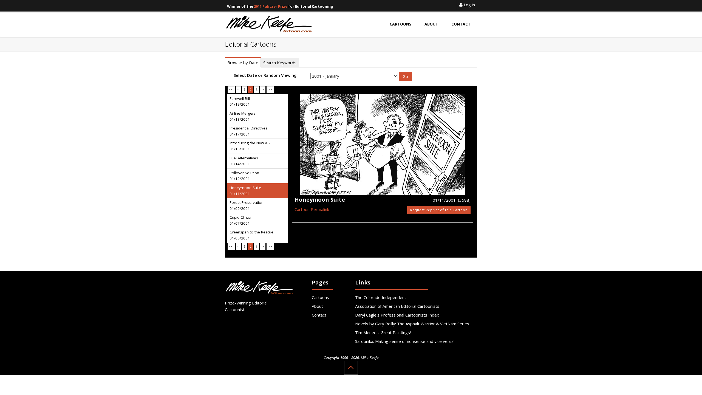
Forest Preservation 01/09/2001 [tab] (247, 205)
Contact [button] (461, 24)
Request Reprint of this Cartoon (439, 210)
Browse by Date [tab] (242, 62)
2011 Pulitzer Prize (270, 6)
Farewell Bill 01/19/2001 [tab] (240, 101)
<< (231, 90)
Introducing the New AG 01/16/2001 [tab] (250, 145)
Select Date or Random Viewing (265, 75)
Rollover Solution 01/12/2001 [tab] (244, 175)
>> (270, 90)
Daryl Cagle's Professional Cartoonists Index (397, 315)
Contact (319, 315)
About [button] (431, 24)
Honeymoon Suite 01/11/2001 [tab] (245, 190)
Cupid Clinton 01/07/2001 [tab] (241, 220)
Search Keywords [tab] (279, 62)
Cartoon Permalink (312, 209)
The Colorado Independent (380, 297)
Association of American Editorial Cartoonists (397, 306)
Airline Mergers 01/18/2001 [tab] (243, 116)
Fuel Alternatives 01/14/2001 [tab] (244, 161)
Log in (469, 4)
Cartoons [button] (400, 24)
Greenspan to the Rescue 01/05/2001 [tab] (251, 235)
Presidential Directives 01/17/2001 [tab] (248, 131)
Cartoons (320, 297)
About (317, 306)
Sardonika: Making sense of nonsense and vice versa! (404, 341)
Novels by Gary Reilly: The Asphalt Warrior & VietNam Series (412, 323)
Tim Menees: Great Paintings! (383, 332)
